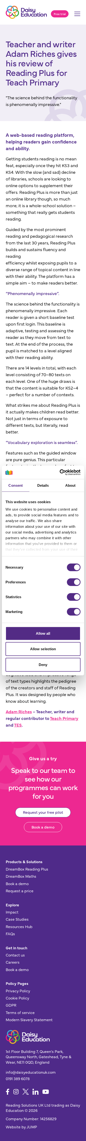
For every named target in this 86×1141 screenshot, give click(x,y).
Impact (12, 911)
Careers (13, 962)
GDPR (11, 1005)
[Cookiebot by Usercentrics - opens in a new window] (61, 472)
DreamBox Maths (21, 876)
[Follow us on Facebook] (8, 1092)
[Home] (26, 12)
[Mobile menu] (77, 15)
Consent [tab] (15, 485)
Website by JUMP (21, 1126)
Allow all (43, 633)
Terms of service (20, 1012)
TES (18, 725)
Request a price (19, 890)
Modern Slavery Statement (29, 1019)
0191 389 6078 (18, 1078)
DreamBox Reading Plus (27, 869)
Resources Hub (19, 926)
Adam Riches (19, 711)
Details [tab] (43, 485)
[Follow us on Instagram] (16, 1092)
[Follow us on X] (25, 1092)
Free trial (60, 14)
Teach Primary (64, 718)
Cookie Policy (17, 997)
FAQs (10, 933)
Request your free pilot (43, 812)
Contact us (15, 954)
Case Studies (17, 919)
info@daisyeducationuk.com (31, 1072)
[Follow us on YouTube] (45, 1092)
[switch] (74, 582)
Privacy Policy (18, 990)
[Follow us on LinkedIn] (35, 1092)
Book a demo (43, 826)
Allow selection (43, 649)
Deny (43, 664)
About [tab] (70, 485)
